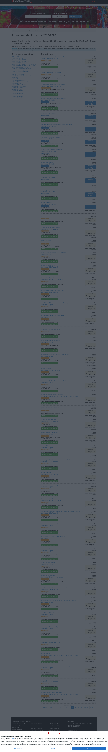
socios (12, 738)
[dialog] (54, 741)
